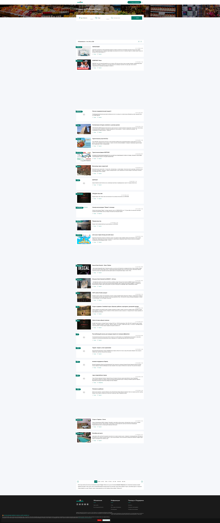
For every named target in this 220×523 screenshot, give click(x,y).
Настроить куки (106, 520)
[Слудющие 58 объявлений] (142, 481)
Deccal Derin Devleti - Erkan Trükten (101, 265)
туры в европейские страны (99, 375)
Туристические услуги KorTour (100, 138)
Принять (99, 520)
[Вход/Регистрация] (142, 2)
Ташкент (100, 54)
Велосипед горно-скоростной (100, 166)
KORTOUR (95, 180)
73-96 (106, 481)
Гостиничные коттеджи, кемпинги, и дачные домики (106, 125)
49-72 (102, 481)
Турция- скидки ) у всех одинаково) (101, 347)
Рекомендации (114, 509)
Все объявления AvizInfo (98, 507)
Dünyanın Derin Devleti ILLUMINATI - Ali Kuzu (104, 279)
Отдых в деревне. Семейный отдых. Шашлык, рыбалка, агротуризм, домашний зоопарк (115, 306)
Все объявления (79, 11)
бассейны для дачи (97, 433)
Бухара (99, 367)
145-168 (119, 481)
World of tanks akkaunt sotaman (100, 320)
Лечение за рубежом (97, 389)
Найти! (137, 17)
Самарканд (100, 382)
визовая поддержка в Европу (100, 361)
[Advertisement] (110, 30)
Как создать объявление (116, 507)
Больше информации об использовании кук (85, 517)
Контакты (130, 505)
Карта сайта (96, 505)
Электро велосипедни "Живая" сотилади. (103, 207)
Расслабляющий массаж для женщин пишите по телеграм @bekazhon (111, 334)
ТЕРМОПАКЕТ (96, 47)
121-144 (114, 481)
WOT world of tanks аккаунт (99, 293)
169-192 (123, 481)
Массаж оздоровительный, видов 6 (101, 111)
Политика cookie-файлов (133, 507)
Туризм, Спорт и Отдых (89, 11)
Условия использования (133, 509)
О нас (112, 505)
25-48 (99, 481)
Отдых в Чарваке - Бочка (99, 419)
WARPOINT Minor (97, 60)
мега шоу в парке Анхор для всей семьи (103, 235)
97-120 (110, 481)
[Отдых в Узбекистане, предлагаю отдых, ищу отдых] (80, 2)
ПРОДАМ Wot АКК (97, 193)
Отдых (95, 54)
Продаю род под (96, 221)
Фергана (100, 213)
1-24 (96, 481)
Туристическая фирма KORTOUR (100, 152)
